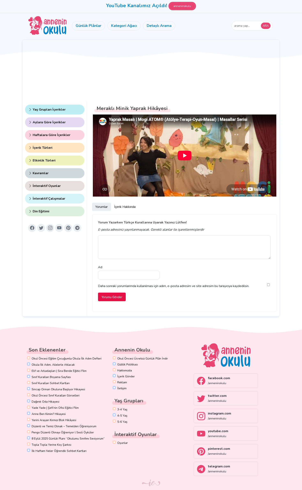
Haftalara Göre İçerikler (51, 135)
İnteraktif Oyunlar (47, 186)
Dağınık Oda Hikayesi (45, 402)
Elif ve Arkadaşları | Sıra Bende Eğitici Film (59, 371)
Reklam (122, 382)
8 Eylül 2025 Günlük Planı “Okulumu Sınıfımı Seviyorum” (68, 439)
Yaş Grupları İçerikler (49, 109)
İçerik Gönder (126, 376)
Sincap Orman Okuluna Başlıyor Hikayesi (58, 389)
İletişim (122, 388)
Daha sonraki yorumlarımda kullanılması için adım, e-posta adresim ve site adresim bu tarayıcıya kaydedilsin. (173, 286)
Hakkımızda (124, 370)
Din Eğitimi (41, 211)
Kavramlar (40, 173)
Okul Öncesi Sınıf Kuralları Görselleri (56, 395)
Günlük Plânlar (88, 25)
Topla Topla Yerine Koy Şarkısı (51, 445)
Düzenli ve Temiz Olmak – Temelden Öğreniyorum (64, 426)
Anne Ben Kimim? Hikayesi (49, 414)
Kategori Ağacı (124, 25)
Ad (100, 267)
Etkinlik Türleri (44, 160)
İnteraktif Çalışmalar (49, 198)
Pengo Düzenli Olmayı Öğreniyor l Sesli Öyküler (63, 432)
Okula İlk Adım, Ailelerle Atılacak (53, 365)
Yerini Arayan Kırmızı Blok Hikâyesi (54, 420)
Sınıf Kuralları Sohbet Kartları (51, 383)
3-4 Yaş (122, 409)
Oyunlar (122, 443)
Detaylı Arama (159, 25)
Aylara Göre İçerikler (49, 122)
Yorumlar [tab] (101, 207)
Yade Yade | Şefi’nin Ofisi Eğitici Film (55, 408)
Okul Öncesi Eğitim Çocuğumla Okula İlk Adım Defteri (66, 359)
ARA (266, 26)
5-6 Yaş (122, 422)
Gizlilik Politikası (127, 364)
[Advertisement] (151, 70)
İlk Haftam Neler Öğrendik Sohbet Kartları (59, 451)
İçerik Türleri (42, 147)
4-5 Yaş (122, 416)
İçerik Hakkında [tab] (125, 207)
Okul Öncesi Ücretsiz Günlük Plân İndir (142, 359)
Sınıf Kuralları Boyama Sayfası (51, 377)
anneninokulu (182, 6)
